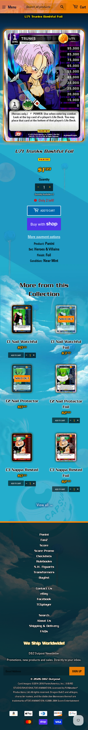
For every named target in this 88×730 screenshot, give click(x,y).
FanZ (44, 540)
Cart (82, 7)
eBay (44, 593)
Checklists (44, 556)
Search (44, 615)
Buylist (44, 577)
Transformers (44, 572)
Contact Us (44, 588)
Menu (12, 7)
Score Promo (44, 550)
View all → (44, 505)
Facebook (44, 599)
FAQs (44, 631)
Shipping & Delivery (44, 626)
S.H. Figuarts (44, 566)
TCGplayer (44, 604)
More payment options (44, 236)
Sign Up (77, 671)
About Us (44, 620)
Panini (44, 534)
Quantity (44, 179)
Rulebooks (44, 561)
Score (44, 545)
